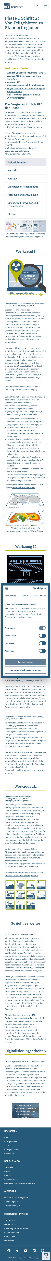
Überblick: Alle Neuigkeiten (16, 1197)
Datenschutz (10, 1224)
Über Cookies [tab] (40, 596)
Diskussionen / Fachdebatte (22, 186)
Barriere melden (11, 1232)
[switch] (42, 636)
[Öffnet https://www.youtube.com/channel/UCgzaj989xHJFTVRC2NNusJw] (26, 1251)
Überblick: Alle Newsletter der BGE (19, 1183)
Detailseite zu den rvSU (23, 487)
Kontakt (7, 1175)
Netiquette (9, 1240)
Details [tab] (25, 596)
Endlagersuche (10, 1141)
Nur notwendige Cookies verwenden (25, 670)
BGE (6, 1137)
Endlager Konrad (11, 1149)
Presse (7, 1171)
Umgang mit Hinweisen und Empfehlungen (22, 204)
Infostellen (9, 1167)
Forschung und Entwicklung (22, 194)
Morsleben (9, 1153)
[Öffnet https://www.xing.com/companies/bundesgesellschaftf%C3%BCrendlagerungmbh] (17, 1251)
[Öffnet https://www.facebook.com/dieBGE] (9, 1251)
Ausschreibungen (12, 1205)
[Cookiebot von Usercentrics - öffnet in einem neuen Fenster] (35, 588)
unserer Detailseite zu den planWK (21, 875)
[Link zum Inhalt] (25, 277)
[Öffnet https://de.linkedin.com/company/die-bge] (34, 1251)
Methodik (12, 170)
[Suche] (37, 6)
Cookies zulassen (25, 662)
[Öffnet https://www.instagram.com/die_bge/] (42, 1251)
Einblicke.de (9, 1179)
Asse (6, 1145)
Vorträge (12, 178)
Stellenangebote (11, 1201)
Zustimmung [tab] (10, 596)
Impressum (9, 1220)
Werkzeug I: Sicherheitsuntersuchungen (26, 72)
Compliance (9, 1236)
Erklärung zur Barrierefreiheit (17, 1228)
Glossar (11, 214)
